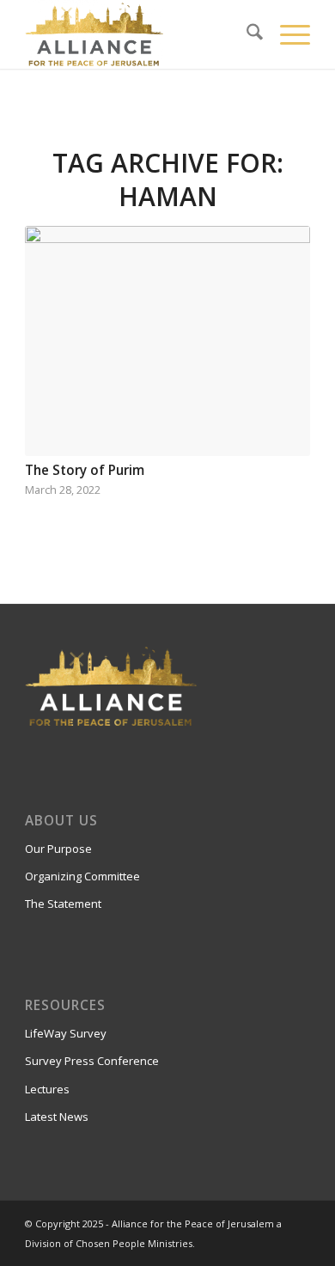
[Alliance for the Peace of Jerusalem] (139, 34)
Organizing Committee (82, 876)
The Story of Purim (84, 470)
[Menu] (286, 34)
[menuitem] (246, 34)
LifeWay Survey (66, 1033)
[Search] (246, 34)
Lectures (47, 1089)
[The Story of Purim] (167, 341)
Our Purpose (58, 848)
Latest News (56, 1116)
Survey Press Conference (92, 1060)
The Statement (63, 903)
